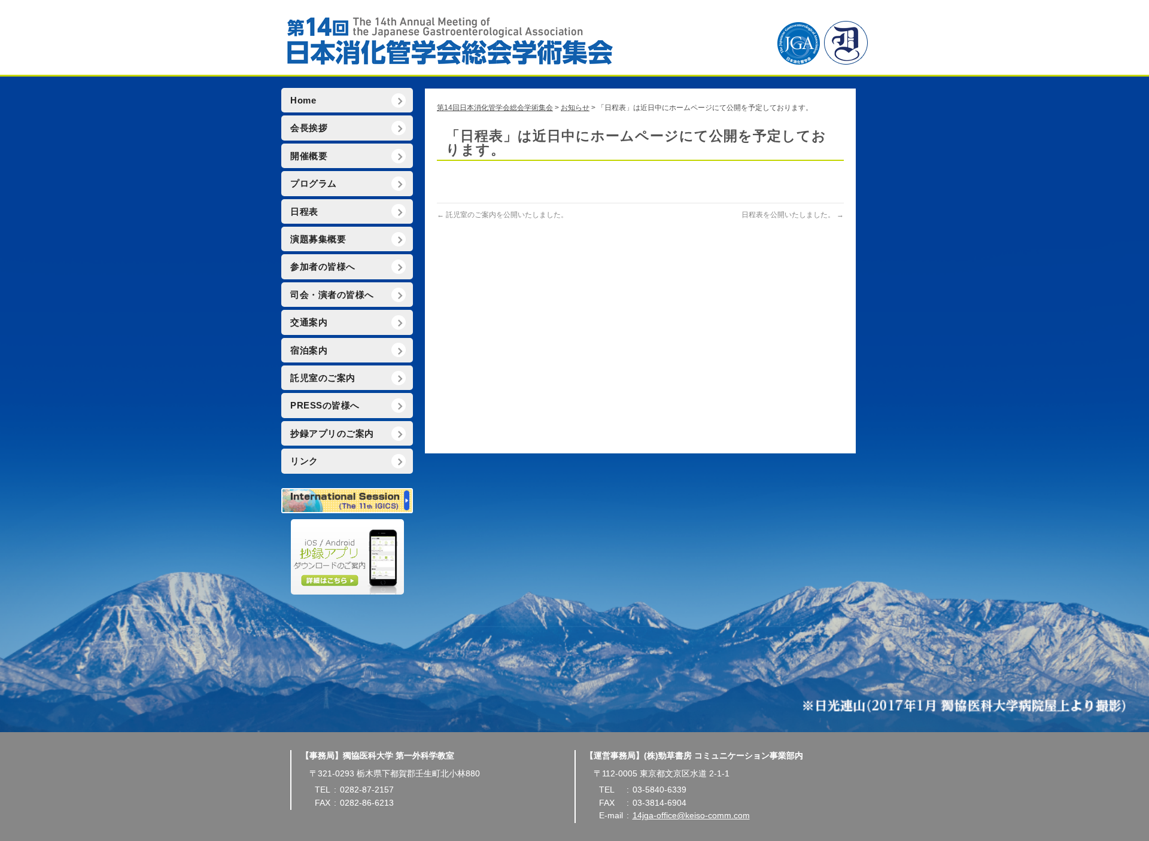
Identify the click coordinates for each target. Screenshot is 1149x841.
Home (303, 100)
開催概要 (308, 156)
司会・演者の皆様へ (332, 295)
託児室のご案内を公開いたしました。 (502, 215)
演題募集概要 (318, 239)
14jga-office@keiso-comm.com (691, 815)
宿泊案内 (308, 350)
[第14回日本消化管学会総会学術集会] (574, 39)
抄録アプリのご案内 (332, 433)
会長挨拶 (308, 128)
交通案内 (308, 322)
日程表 (304, 212)
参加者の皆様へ (322, 267)
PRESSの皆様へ (325, 405)
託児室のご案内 (322, 378)
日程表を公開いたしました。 (792, 215)
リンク (304, 461)
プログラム (313, 183)
